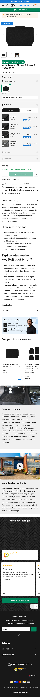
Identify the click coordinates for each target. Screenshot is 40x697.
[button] (2, 5)
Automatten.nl (23, 692)
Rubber (29, 110)
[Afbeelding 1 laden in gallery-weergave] (4, 55)
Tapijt (11, 110)
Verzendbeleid (33, 687)
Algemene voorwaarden (19, 687)
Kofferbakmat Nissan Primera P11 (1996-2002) (11, 366)
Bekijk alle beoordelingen (20, 600)
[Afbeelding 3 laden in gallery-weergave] (17, 55)
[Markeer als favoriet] (36, 174)
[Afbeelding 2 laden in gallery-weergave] (10, 55)
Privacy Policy (6, 687)
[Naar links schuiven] (3, 36)
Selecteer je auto (11, 16)
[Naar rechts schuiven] (36, 36)
